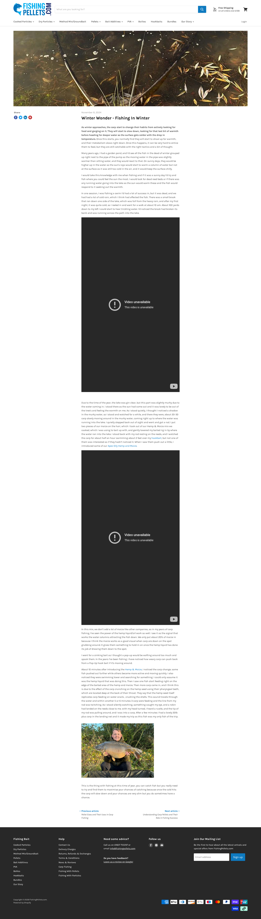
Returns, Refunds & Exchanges (75, 853)
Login (244, 21)
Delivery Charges (67, 849)
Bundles (171, 21)
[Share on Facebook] (16, 117)
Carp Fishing (65, 866)
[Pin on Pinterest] (30, 117)
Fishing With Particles (70, 875)
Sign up (238, 857)
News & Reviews (67, 862)
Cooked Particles (22, 21)
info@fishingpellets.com (122, 848)
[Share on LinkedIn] (25, 117)
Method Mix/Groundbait (72, 21)
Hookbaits (156, 21)
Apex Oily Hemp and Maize (122, 445)
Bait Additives (113, 21)
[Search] (202, 9)
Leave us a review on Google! (118, 861)
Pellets (95, 21)
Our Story (186, 21)
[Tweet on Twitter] (20, 117)
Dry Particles (46, 21)
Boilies (142, 21)
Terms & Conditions (69, 858)
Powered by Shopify (22, 902)
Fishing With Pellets (69, 871)
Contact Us (64, 845)
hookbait (156, 438)
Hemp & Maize (133, 669)
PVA (129, 21)
